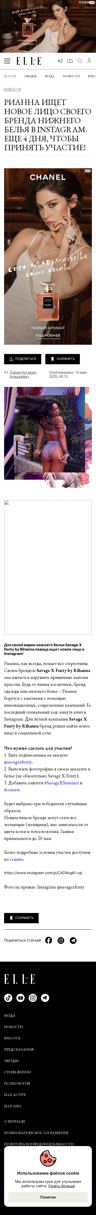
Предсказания (19, 1049)
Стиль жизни (17, 1072)
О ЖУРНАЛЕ (14, 1121)
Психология (17, 1083)
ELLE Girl (13, 1106)
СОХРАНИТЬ (66, 359)
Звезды (30, 76)
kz (60, 61)
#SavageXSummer (62, 783)
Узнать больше (61, 1186)
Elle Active (15, 1094)
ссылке (17, 859)
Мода (50, 76)
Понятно (48, 1197)
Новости (71, 76)
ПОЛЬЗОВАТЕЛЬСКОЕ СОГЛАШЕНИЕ (36, 1132)
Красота (12, 1038)
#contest (12, 790)
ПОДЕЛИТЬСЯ (25, 359)
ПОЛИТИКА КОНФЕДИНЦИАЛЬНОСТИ (38, 1144)
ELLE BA (10, 76)
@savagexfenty (17, 762)
